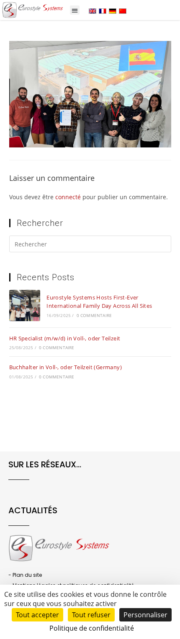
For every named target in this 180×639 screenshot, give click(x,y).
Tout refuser (91, 614)
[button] (75, 10)
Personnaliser (145, 614)
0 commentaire (94, 315)
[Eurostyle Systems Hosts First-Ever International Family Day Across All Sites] (24, 305)
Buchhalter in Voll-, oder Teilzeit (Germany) (65, 367)
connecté (68, 197)
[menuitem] (92, 10)
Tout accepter (37, 614)
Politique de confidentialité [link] (91, 628)
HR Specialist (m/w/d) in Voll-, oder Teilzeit (65, 338)
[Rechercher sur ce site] (90, 245)
